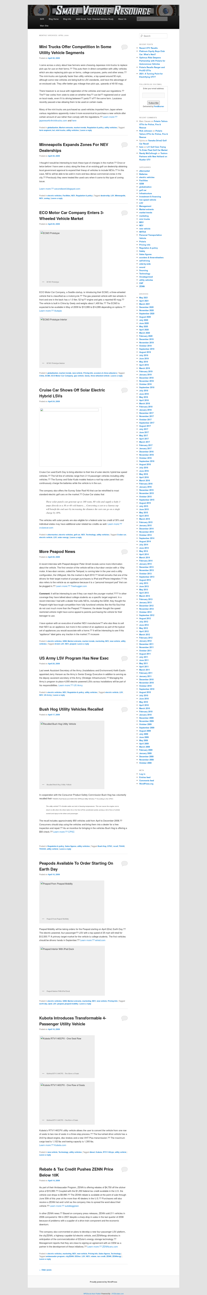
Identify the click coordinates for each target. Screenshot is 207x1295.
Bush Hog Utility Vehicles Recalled (71, 709)
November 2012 (146, 608)
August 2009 (145, 730)
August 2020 (145, 316)
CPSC (109, 846)
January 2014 (145, 563)
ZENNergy (116, 1256)
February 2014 (145, 560)
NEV (73, 195)
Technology (91, 534)
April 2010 (144, 705)
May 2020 (143, 326)
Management (145, 206)
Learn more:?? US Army (70, 685)
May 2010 (143, 701)
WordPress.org (146, 783)
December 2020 (146, 307)
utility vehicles (111, 127)
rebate (93, 1256)
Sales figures (70, 846)
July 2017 (143, 429)
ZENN (108, 1256)
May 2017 (143, 435)
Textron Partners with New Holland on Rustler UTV (153, 156)
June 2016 (144, 470)
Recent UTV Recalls (148, 47)
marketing (99, 641)
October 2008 (145, 762)
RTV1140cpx (108, 1152)
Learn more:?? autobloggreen (64, 1205)
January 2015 (145, 525)
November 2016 (146, 454)
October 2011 (145, 650)
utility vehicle (52, 848)
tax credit (101, 1256)
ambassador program (55, 1256)
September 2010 (146, 689)
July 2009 (143, 733)
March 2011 (144, 669)
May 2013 (143, 589)
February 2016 (145, 483)
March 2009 (144, 746)
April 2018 (144, 400)
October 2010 (145, 685)
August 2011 (145, 653)
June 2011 (144, 660)
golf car (77, 534)
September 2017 (146, 422)
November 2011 (146, 647)
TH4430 (42, 848)
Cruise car (121, 534)
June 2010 (144, 698)
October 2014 (145, 534)
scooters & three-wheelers (105, 373)
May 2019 (143, 361)
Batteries (143, 174)
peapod (73, 643)
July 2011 (143, 656)
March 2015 (144, 518)
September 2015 (146, 499)
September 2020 (146, 313)
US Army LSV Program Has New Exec (74, 658)
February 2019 (145, 371)
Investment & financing (150, 196)
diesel (92, 1152)
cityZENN (70, 1256)
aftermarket (52, 534)
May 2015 (143, 512)
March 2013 (144, 595)
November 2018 (146, 380)
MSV (141, 222)
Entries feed (144, 777)
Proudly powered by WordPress (103, 1281)
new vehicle (77, 373)
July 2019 (143, 355)
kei (53, 130)
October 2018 (145, 384)
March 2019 (144, 368)
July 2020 (143, 320)
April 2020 (144, 329)
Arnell (57, 643)
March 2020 (144, 332)
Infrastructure (145, 193)
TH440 (122, 846)
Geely (87, 375)
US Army (48, 695)
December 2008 (146, 756)
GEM (65, 641)
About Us (122, 18)
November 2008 (146, 759)
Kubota (99, 1152)
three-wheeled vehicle (100, 375)
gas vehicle (79, 375)
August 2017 (145, 425)
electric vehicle (45, 537)
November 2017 (146, 416)
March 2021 (144, 303)
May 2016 (143, 474)
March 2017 (144, 441)
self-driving (144, 260)
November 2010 (146, 682)
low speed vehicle (147, 199)
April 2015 (144, 515)
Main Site (44, 25)
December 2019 (146, 339)
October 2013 (145, 573)
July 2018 (143, 390)
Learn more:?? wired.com (92, 940)
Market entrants (66, 127)
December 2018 (146, 377)
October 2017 (145, 419)
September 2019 (146, 348)
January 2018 (145, 409)
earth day (43, 1003)
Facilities (66, 195)
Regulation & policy (95, 127)
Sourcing (143, 270)
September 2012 (146, 615)
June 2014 (144, 547)
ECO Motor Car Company (62, 375)
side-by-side (145, 263)
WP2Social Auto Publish (92, 1293)
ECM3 (47, 375)
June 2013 (144, 586)
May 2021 (143, 297)
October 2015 (145, 496)
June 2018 (144, 393)
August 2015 (145, 502)
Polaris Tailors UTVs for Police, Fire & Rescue (153, 124)
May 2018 (143, 397)
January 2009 (145, 753)
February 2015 (145, 522)
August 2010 (145, 692)
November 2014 (146, 531)
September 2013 (146, 576)
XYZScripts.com (118, 1293)
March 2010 (144, 708)
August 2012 (145, 618)
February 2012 (145, 637)
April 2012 (144, 631)
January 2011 (145, 676)
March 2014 (144, 557)
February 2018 (145, 406)
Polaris (142, 241)
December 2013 (146, 567)
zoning (47, 198)
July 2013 (143, 583)
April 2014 (144, 554)
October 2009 (145, 724)
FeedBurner (159, 106)
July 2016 (143, 467)
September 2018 (146, 387)
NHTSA (142, 231)
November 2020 (146, 310)
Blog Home (53, 18)
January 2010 (145, 714)
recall (115, 846)
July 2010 (143, 695)
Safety (142, 251)
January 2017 (145, 448)
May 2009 (143, 740)
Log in (142, 773)
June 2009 (144, 737)
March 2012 (144, 634)
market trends (80, 127)
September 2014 (146, 538)
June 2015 (144, 509)
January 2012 (145, 640)
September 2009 (146, 727)
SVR (42, 18)
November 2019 (146, 342)
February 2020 (145, 335)
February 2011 (145, 672)
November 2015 (146, 493)
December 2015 (146, 490)
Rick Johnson (145, 130)
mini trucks (60, 130)
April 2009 (144, 743)
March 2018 (144, 403)
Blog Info (67, 18)
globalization (52, 127)
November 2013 (146, 570)
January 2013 (145, 602)
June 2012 (144, 624)
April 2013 (144, 592)
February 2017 (145, 445)
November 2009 (146, 721)
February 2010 (145, 711)
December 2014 (146, 528)
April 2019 (144, 364)
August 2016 (145, 464)
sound (142, 267)
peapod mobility (71, 1003)
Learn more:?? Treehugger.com (71, 586)
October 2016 (145, 457)
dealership (105, 195)
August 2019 (145, 352)
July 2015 (143, 506)
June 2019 (144, 358)
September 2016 (146, 461)
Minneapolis (120, 195)
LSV (112, 195)
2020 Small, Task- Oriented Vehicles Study (95, 18)
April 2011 (144, 666)
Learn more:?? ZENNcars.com (102, 1246)
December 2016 (146, 451)
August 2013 (145, 579)
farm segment (45, 130)
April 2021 (144, 300)
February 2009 (145, 749)
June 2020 (144, 323)
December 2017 (146, 413)
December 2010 (146, 679)
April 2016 (144, 477)
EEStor (78, 1256)
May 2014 (143, 551)
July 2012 (143, 621)
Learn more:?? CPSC (64, 831)
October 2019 (145, 345)
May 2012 (143, 628)
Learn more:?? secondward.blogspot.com (59, 188)
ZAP (141, 283)
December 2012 (146, 605)
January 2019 (145, 374)
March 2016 (144, 480)
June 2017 (144, 432)
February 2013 (145, 599)
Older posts (45, 1269)
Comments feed (146, 780)
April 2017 (144, 438)
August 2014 (145, 541)
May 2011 (143, 663)
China (41, 375)
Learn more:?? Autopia (50, 310)
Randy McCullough (148, 153)
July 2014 (143, 544)
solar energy (63, 537)
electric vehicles (54, 195)
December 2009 (146, 717)
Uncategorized (146, 276)
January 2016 (145, 486)
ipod (50, 1003)
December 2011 (146, 644)
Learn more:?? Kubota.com (52, 1145)
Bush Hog (102, 846)
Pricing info (88, 373)
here (74, 120)
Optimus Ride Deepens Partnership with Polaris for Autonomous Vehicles (152, 60)
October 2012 (145, 612)
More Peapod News (57, 551)
